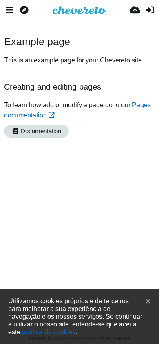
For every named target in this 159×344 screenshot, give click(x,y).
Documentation (40, 131)
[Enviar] (135, 10)
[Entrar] (149, 10)
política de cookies (49, 331)
